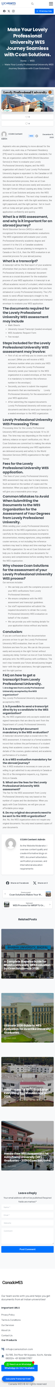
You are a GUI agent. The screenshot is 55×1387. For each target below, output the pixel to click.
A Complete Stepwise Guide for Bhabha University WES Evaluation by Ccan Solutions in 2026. (27, 965)
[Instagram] (13, 11)
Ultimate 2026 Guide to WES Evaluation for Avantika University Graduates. (27, 1029)
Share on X (43, 883)
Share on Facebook (20, 883)
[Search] (32, 4)
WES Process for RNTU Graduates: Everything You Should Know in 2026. (26, 1093)
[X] (9, 11)
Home (23, 60)
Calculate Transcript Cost (18, 1378)
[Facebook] (4, 11)
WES (32, 60)
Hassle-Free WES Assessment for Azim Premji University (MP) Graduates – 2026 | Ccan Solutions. (27, 1157)
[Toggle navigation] (51, 3)
